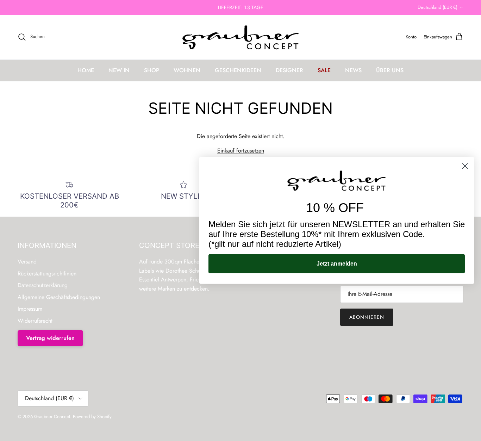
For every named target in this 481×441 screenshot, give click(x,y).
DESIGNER (289, 70)
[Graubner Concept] (240, 37)
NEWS (353, 70)
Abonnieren (366, 317)
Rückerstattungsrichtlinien (47, 273)
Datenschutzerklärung (43, 285)
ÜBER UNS (390, 70)
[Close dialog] (465, 166)
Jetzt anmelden (337, 264)
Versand (27, 261)
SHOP (151, 70)
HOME (85, 70)
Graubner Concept (52, 416)
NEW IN (119, 70)
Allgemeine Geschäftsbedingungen (59, 297)
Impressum (30, 309)
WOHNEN (187, 70)
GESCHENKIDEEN (238, 70)
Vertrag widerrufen (50, 338)
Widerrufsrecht (35, 321)
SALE (324, 70)
